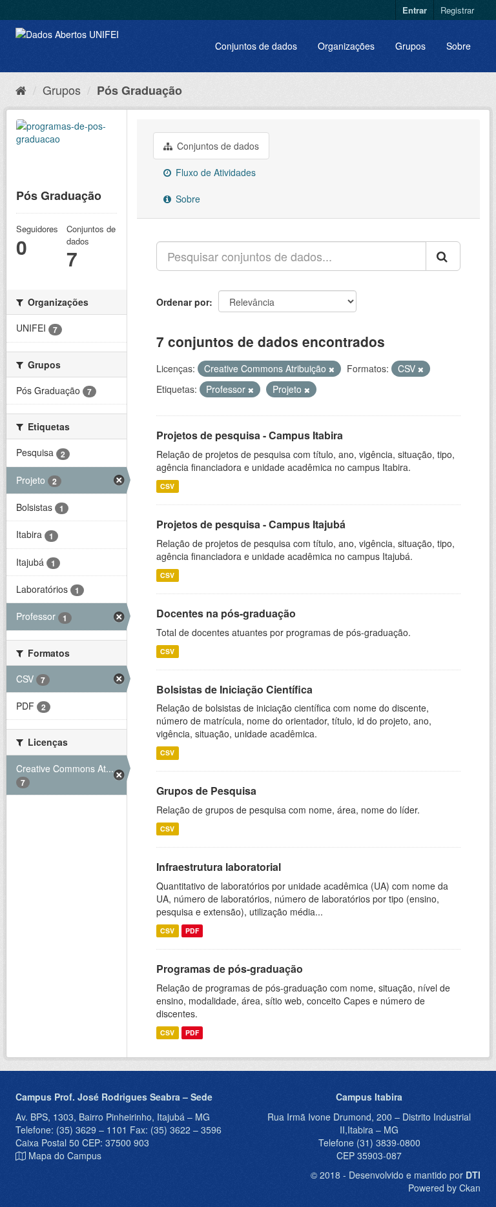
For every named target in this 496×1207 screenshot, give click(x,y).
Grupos (410, 45)
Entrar (414, 10)
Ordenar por (182, 301)
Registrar (457, 10)
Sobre (458, 45)
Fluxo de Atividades (214, 172)
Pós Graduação (139, 90)
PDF (192, 930)
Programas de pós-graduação (229, 968)
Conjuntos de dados (256, 45)
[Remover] (332, 369)
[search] (443, 256)
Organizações (346, 45)
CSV (167, 486)
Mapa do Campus (64, 1155)
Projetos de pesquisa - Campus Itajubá (251, 524)
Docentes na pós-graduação (226, 613)
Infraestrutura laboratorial (218, 866)
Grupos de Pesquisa (206, 790)
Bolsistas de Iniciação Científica (234, 689)
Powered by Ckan (444, 1187)
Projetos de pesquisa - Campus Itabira (249, 435)
